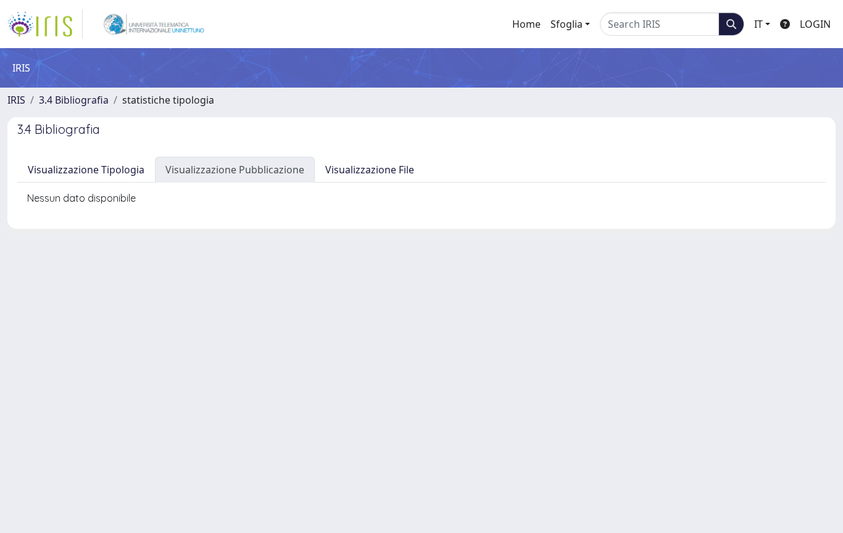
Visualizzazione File (369, 169)
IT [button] (758, 24)
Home (526, 24)
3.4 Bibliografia (74, 100)
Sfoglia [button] (566, 24)
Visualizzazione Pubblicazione (234, 169)
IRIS (16, 100)
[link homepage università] (154, 24)
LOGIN (815, 24)
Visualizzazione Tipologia (86, 169)
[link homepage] (45, 24)
